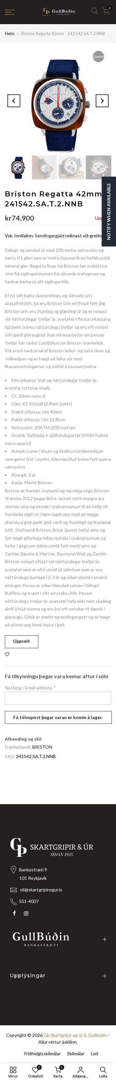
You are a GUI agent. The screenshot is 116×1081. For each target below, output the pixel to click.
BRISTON (42, 747)
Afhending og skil (23, 739)
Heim (10, 33)
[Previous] (13, 100)
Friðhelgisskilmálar (42, 1053)
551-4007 (29, 901)
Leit (95, 1053)
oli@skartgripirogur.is (41, 889)
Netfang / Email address (30, 687)
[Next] (102, 100)
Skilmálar (75, 1053)
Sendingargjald (49, 235)
